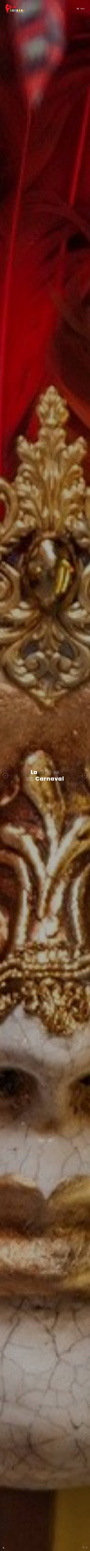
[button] (84, 775)
